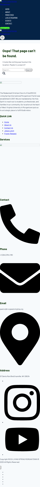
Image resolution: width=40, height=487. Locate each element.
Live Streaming (11, 18)
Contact (8, 23)
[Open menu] (2, 37)
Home (7, 9)
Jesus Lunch (5, 28)
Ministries (9, 15)
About (7, 12)
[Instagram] (22, 422)
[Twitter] (22, 454)
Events (8, 20)
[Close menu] (0, 467)
